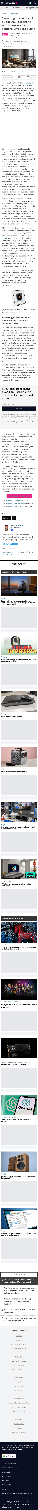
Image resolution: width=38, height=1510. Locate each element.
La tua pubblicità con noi (10, 1485)
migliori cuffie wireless (15, 506)
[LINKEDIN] (13, 530)
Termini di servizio (24, 414)
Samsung (27, 83)
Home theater (14, 13)
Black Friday (16, 8)
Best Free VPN (19, 1340)
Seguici (22, 77)
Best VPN (19, 1336)
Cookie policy (6, 1476)
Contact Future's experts (10, 1468)
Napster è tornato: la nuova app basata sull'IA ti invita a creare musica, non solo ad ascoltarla (20, 1290)
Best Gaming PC (19, 1365)
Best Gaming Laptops (19, 1361)
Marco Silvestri (15, 33)
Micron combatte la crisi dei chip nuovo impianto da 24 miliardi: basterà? (17, 1301)
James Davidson (14, 35)
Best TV (19, 1382)
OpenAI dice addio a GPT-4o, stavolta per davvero (19, 1311)
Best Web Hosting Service (19, 1344)
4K (23, 248)
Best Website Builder (19, 1349)
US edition (16, 1504)
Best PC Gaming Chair (19, 1369)
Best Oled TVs (19, 1386)
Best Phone (19, 1378)
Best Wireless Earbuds (19, 1407)
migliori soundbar (9, 151)
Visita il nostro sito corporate (12, 1449)
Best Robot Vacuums (19, 1432)
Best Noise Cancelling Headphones (19, 1403)
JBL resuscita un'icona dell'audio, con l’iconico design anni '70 (20, 1319)
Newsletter (32, 77)
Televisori (4, 13)
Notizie (5, 34)
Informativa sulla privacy (20, 416)
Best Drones (19, 1428)
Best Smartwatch (19, 1390)
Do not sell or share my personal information (17, 1493)
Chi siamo (5, 1480)
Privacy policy (6, 1472)
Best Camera (19, 1419)
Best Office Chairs (19, 1411)
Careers (4, 1489)
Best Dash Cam (19, 1424)
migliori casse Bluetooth (16, 503)
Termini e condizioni (9, 1463)
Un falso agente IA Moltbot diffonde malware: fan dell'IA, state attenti (19, 1281)
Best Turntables (19, 1399)
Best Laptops (19, 1357)
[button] (2, 3)
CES (14, 518)
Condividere (8, 77)
